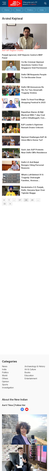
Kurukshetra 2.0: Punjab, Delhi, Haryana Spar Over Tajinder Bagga (33, 190)
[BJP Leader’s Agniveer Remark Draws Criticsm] (11, 128)
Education (29, 375)
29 (33, 200)
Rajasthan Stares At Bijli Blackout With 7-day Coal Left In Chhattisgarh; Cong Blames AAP (33, 115)
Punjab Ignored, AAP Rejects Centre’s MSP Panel (22, 56)
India (42, 10)
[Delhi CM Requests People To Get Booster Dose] (11, 78)
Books (27, 372)
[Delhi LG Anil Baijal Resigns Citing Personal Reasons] (11, 166)
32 (5, 203)
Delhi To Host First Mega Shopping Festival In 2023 (33, 101)
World (4, 375)
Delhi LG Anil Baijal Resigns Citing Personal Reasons (32, 165)
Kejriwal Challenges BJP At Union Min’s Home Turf (34, 138)
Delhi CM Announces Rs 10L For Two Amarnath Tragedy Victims (32, 90)
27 (20, 200)
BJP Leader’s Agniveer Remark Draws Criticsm (32, 126)
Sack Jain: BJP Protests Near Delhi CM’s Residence (34, 151)
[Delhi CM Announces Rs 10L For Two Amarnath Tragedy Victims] (11, 91)
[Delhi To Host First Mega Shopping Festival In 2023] (11, 103)
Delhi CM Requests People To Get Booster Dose (33, 76)
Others (5, 378)
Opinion (5, 381)
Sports (5, 384)
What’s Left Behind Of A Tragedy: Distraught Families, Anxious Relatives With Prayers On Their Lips (33, 177)
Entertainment (30, 378)
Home (6, 10)
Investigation (8, 387)
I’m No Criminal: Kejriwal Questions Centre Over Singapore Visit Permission (34, 65)
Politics (30, 10)
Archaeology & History (34, 366)
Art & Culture (30, 369)
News (18, 10)
